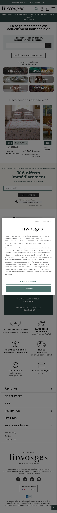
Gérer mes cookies (28, 281)
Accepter (28, 289)
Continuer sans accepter (44, 221)
